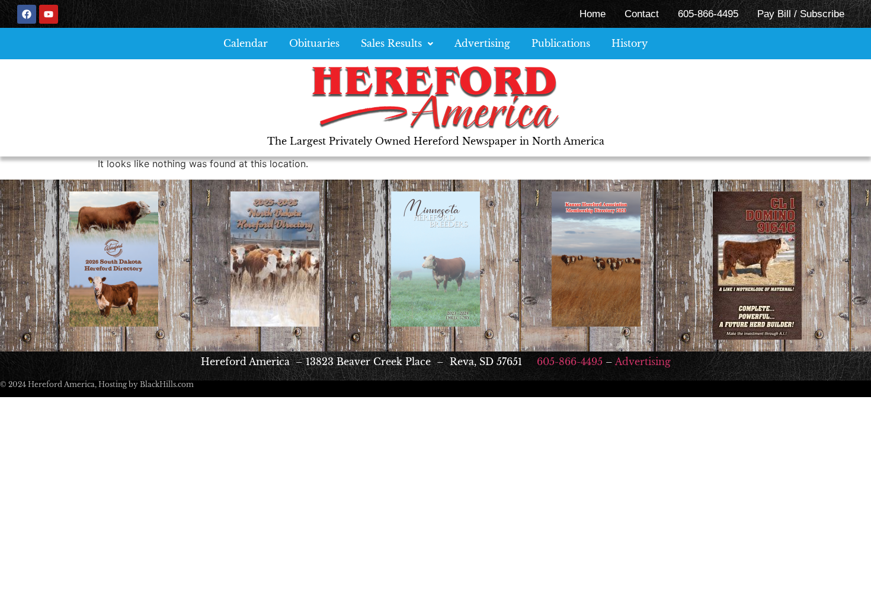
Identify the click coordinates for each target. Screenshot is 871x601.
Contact (642, 14)
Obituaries (314, 43)
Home (592, 14)
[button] (397, 43)
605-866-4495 (708, 14)
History (629, 43)
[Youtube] (48, 14)
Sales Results (391, 43)
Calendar (245, 43)
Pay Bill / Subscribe (800, 14)
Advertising (482, 43)
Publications (560, 43)
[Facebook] (26, 14)
